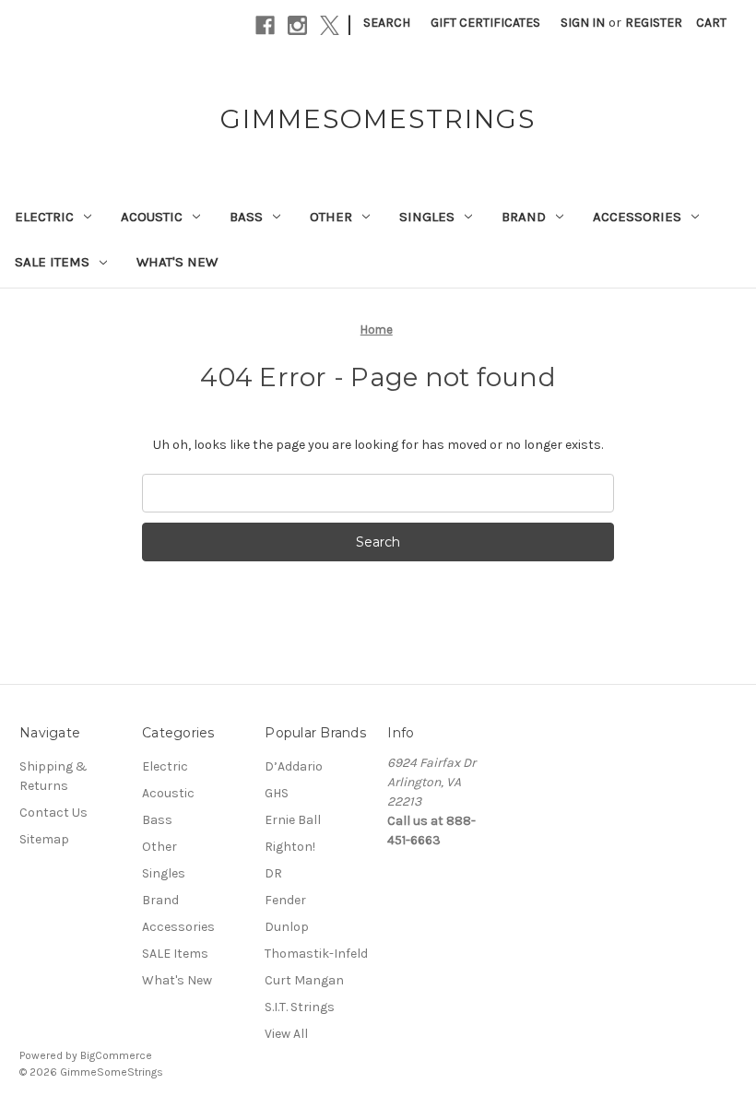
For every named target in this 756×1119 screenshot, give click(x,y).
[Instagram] (297, 25)
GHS (277, 793)
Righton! (290, 846)
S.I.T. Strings (300, 1007)
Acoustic (152, 216)
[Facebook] (265, 25)
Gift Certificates (485, 22)
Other (331, 216)
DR (273, 873)
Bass (246, 216)
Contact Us (53, 812)
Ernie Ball (293, 820)
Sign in (583, 22)
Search (386, 22)
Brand (524, 216)
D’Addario (294, 766)
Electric (44, 216)
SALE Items (52, 261)
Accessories (637, 216)
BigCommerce (116, 1055)
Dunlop (287, 927)
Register (653, 22)
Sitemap (44, 839)
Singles (427, 216)
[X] (329, 25)
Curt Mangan (304, 980)
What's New (177, 261)
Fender (285, 900)
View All (286, 1034)
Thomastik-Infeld (316, 953)
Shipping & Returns (53, 776)
